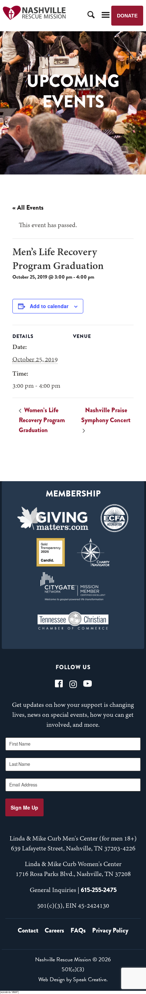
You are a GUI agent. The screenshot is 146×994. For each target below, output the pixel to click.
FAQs (78, 930)
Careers (54, 930)
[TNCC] (73, 620)
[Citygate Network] (73, 586)
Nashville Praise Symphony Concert (105, 415)
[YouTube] (87, 683)
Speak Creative (89, 979)
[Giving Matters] (53, 518)
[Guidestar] (51, 552)
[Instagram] (73, 683)
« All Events (28, 207)
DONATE (127, 15)
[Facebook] (59, 683)
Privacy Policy (110, 930)
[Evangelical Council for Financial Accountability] (114, 518)
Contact (28, 930)
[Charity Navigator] (93, 552)
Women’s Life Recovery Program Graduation (42, 420)
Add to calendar (49, 306)
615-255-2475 (99, 889)
